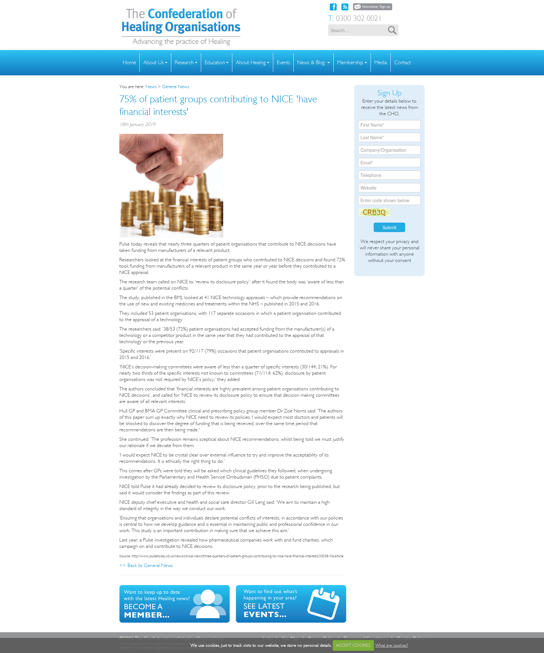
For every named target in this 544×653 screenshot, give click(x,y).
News (150, 86)
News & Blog (311, 62)
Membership (350, 62)
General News (175, 86)
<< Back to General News (146, 565)
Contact (402, 62)
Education (215, 62)
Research (184, 62)
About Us (153, 62)
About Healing (251, 62)
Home (129, 62)
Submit (389, 227)
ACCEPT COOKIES (353, 645)
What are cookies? (391, 645)
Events (283, 62)
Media (380, 62)
